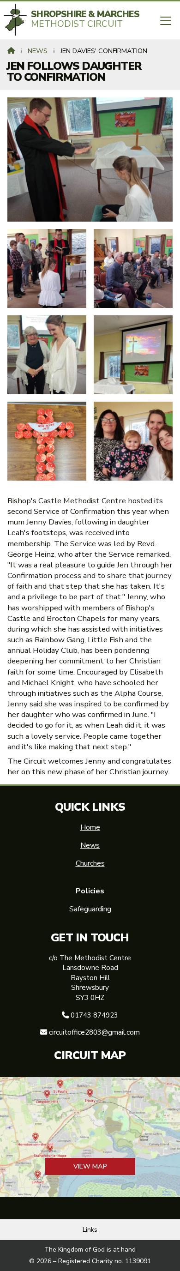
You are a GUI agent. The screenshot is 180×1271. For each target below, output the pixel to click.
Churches (90, 863)
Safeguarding (90, 909)
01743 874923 (94, 1015)
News (38, 50)
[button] (165, 21)
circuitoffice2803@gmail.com (94, 1032)
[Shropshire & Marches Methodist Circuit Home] (15, 19)
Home (90, 827)
